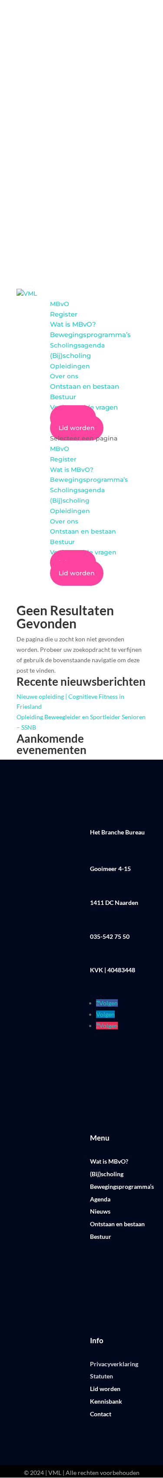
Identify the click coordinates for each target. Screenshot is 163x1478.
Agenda (100, 1199)
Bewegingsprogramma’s (90, 334)
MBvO (59, 304)
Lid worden (77, 428)
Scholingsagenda (77, 345)
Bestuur (63, 397)
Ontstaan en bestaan (84, 386)
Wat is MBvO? (73, 324)
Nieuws (100, 1211)
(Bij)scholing (70, 355)
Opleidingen (70, 366)
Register (63, 314)
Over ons (64, 376)
